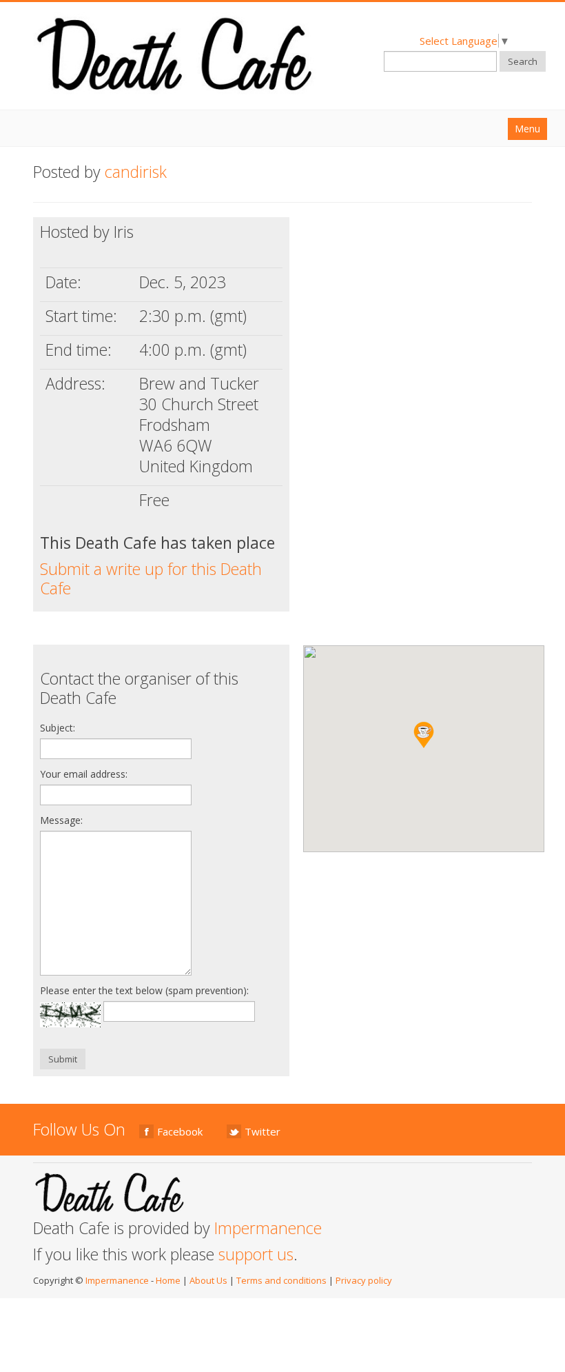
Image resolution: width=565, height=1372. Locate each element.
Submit (62, 1059)
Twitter (262, 1131)
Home (168, 1280)
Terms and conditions (281, 1280)
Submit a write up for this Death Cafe (151, 578)
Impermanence (268, 1228)
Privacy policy (364, 1280)
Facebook (180, 1131)
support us (256, 1254)
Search (522, 61)
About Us (208, 1280)
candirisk (136, 172)
